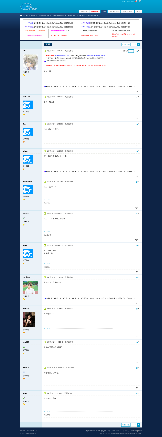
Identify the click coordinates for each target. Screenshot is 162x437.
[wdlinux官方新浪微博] (136, 1)
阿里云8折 (94, 11)
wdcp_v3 (78, 56)
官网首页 (84, 11)
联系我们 (126, 431)
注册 (123, 1)
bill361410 (26, 97)
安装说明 (53, 23)
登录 (128, 1)
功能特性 (40, 23)
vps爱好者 (26, 277)
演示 (57, 23)
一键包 (83, 56)
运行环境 (46, 23)
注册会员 (26, 72)
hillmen (25, 151)
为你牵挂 (26, 368)
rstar (24, 51)
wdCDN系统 (114, 11)
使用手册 (126, 23)
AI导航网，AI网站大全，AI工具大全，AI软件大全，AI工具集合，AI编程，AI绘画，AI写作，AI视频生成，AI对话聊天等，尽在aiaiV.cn (90, 86)
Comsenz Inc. (32, 433)
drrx (24, 124)
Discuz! (31, 431)
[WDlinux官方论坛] (28, 10)
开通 (67, 31)
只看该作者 (69, 51)
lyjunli (25, 393)
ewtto (25, 245)
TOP (136, 91)
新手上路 (26, 112)
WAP (140, 431)
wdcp (72, 56)
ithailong (26, 213)
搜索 (138, 11)
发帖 (48, 44)
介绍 (35, 23)
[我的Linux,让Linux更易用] (95, 431)
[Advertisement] (92, 68)
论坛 (104, 11)
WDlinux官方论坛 (29, 15)
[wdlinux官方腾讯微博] (140, 1)
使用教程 (69, 23)
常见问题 (63, 23)
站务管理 (42, 15)
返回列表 (127, 45)
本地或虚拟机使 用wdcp (89, 31)
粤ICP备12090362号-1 (113, 431)
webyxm (26, 308)
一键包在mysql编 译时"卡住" (121, 31)
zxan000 (26, 342)
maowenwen (27, 182)
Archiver (134, 431)
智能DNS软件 (127, 11)
